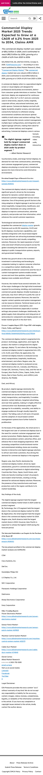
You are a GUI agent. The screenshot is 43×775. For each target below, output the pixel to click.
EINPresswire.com (13, 65)
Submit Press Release (13, 767)
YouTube (5, 676)
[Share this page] (40, 18)
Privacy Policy (27, 772)
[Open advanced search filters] (34, 18)
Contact (38, 772)
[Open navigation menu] (4, 18)
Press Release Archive (24, 763)
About (12, 763)
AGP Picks (5, 3)
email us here (7, 665)
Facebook (6, 673)
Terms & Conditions (31, 767)
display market (28, 225)
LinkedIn (5, 671)
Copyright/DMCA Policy (11, 772)
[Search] (29, 18)
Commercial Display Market (13, 70)
